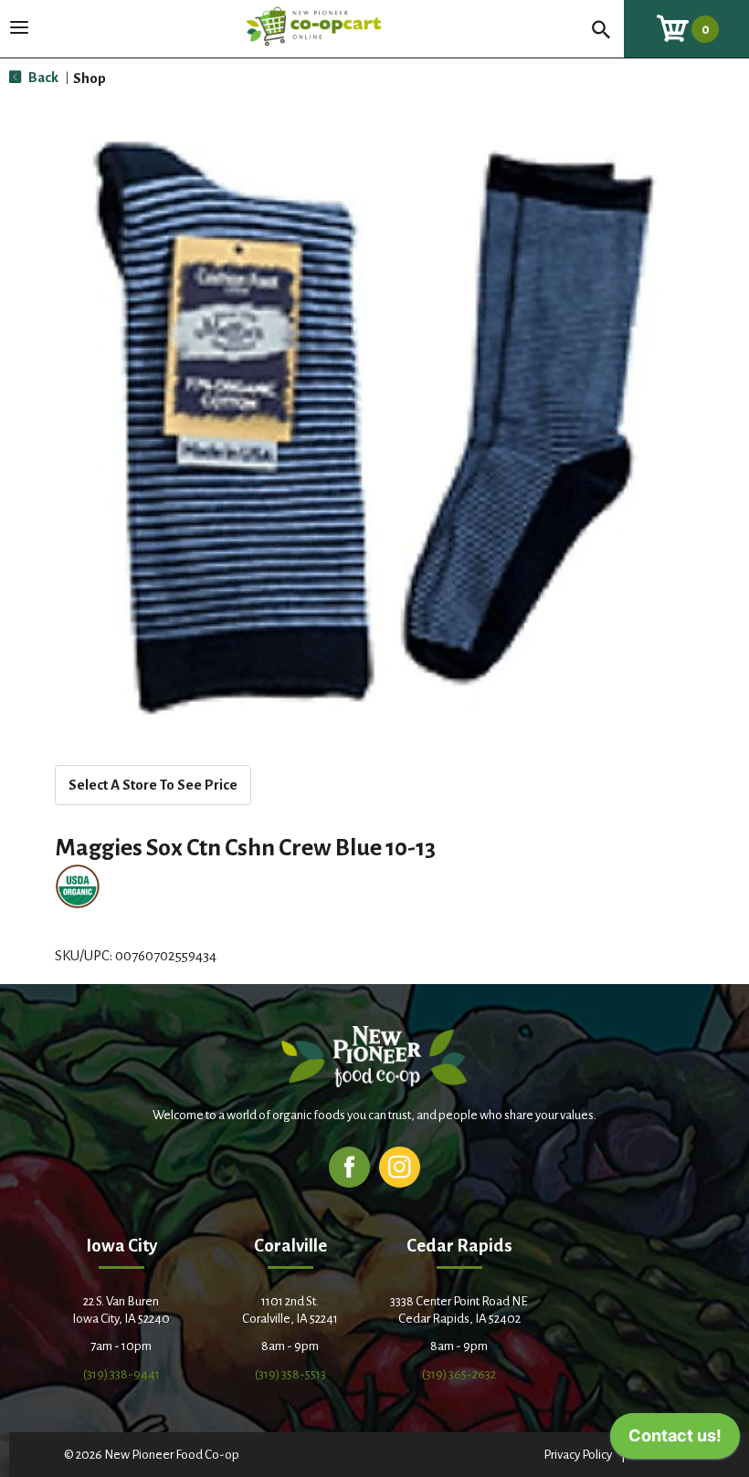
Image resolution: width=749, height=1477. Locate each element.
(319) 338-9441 (121, 1374)
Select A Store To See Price (153, 784)
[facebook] (349, 1166)
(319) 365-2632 (459, 1374)
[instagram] (399, 1166)
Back (42, 77)
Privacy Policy (577, 1454)
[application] (675, 1440)
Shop (89, 78)
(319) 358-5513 (290, 1374)
